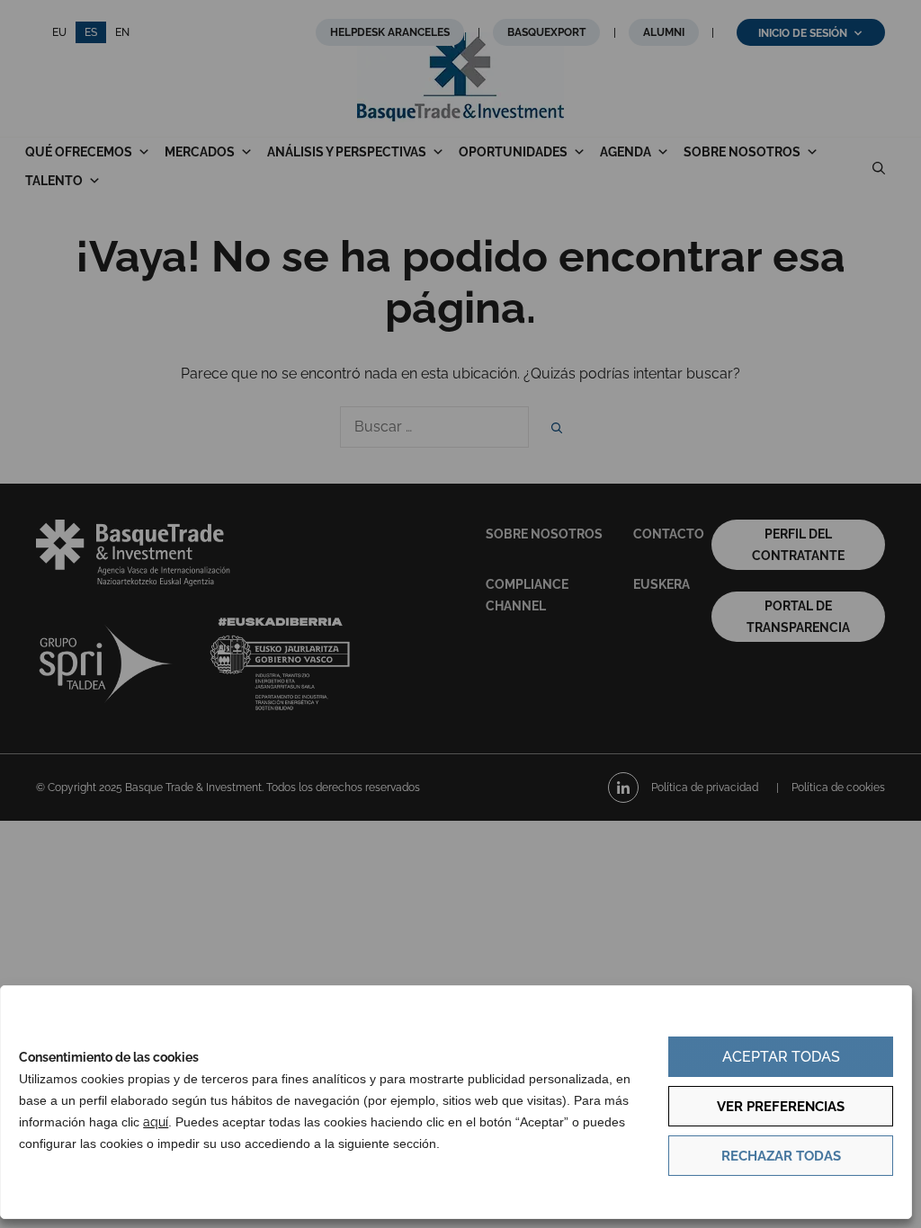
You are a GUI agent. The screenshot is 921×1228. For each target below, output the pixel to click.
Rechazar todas (781, 1156)
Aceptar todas (781, 1056)
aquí (155, 1122)
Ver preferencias (781, 1107)
